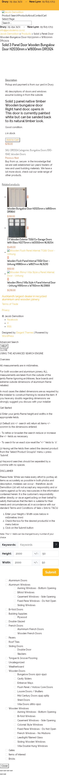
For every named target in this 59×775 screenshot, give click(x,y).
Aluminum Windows (19, 584)
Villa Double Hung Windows (32, 746)
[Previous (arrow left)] (1, 774)
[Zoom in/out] (1, 770)
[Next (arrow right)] (4, 774)
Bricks (12, 758)
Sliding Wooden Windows (31, 741)
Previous (9, 157)
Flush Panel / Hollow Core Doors (35, 687)
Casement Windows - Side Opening (36, 596)
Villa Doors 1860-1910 (29, 704)
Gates (12, 750)
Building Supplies (18, 613)
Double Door (24, 649)
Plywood (22, 617)
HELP (4, 346)
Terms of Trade (10, 304)
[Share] (8, 770)
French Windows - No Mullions (33, 733)
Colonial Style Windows (30, 724)
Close (4, 766)
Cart (44, 15)
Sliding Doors (16, 646)
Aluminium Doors (18, 580)
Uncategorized (16, 662)
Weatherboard (16, 666)
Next (16, 157)
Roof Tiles (14, 642)
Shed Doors (23, 700)
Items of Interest (17, 754)
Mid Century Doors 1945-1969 (33, 695)
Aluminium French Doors (30, 629)
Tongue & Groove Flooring (23, 658)
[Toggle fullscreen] (4, 770)
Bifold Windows (25, 592)
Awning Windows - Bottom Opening (36, 588)
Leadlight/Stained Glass (30, 737)
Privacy (6, 310)
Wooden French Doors (29, 633)
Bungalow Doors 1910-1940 (32, 674)
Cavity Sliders (24, 678)
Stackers (21, 654)
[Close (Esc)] (11, 770)
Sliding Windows (26, 605)
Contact (38, 15)
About (31, 15)
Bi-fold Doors (16, 609)
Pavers (12, 637)
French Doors (16, 625)
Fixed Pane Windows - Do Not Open (36, 601)
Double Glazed (17, 621)
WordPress (8, 336)
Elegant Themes (24, 332)
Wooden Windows (19, 708)
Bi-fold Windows (26, 716)
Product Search (10, 15)
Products (23, 15)
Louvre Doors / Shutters (30, 691)
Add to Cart (13, 140)
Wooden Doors (18, 154)
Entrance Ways (25, 683)
